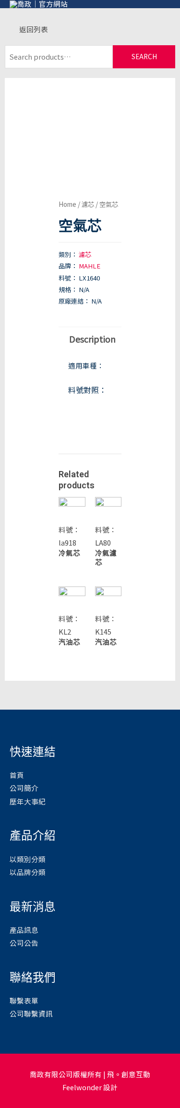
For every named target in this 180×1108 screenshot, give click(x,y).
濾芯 (88, 204)
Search (144, 56)
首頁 (17, 775)
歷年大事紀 (28, 801)
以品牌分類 (28, 872)
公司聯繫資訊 (31, 1013)
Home (67, 204)
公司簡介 (24, 788)
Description (92, 338)
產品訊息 (24, 930)
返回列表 (33, 29)
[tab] (90, 338)
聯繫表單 (24, 1000)
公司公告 (24, 943)
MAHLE (89, 265)
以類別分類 (28, 859)
